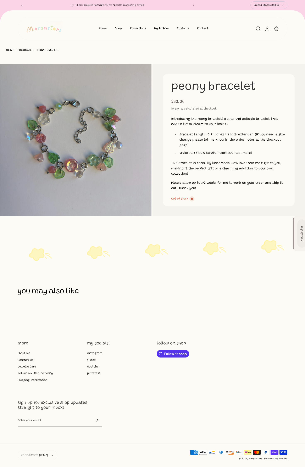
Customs (183, 28)
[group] (76, 140)
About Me (24, 353)
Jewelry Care (27, 366)
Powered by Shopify (275, 458)
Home (103, 28)
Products (25, 50)
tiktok (91, 360)
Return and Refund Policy (35, 373)
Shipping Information (33, 380)
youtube (93, 366)
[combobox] (268, 5)
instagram (94, 353)
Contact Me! (26, 360)
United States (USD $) (266, 5)
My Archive (161, 28)
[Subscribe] (97, 421)
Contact (202, 28)
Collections (138, 28)
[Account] (267, 28)
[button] (22, 5)
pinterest (93, 373)
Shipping (177, 108)
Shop (118, 28)
